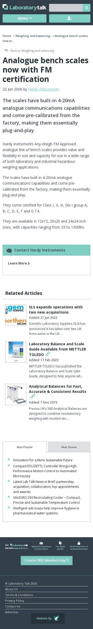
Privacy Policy (14, 600)
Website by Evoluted (48, 618)
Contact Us (12, 606)
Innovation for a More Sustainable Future (43, 460)
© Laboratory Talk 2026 (21, 583)
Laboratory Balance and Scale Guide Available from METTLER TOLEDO (57, 349)
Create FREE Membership (45, 560)
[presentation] (25, 447)
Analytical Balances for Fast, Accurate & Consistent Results (57, 389)
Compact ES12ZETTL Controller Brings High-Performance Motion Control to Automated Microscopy (45, 471)
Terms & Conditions (19, 594)
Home (7, 36)
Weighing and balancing (33, 36)
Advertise (11, 611)
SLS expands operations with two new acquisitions (56, 309)
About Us (11, 589)
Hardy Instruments (43, 89)
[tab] (25, 447)
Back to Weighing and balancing (32, 51)
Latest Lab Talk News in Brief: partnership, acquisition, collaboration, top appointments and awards (46, 486)
